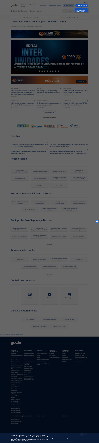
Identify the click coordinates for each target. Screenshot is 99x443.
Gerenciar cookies (58, 438)
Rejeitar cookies (70, 438)
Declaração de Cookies (23, 440)
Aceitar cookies (83, 438)
